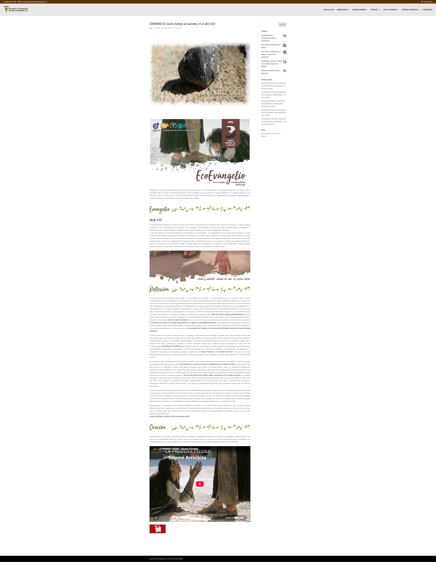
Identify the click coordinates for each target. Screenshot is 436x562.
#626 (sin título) (328, 10)
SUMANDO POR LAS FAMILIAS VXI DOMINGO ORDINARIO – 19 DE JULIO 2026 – (273, 121)
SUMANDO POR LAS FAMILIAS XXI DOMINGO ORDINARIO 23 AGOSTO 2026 (273, 86)
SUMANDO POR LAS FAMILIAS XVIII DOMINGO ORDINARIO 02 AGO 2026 (273, 112)
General (178, 28)
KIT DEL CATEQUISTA (390, 10)
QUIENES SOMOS (342, 10)
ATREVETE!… (375, 10)
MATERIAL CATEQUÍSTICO (410, 10)
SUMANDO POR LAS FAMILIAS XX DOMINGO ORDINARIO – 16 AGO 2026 (273, 95)
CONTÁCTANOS (427, 10)
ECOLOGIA (168, 28)
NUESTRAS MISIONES (359, 10)
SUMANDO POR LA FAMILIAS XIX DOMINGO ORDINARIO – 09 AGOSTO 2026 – (273, 103)
